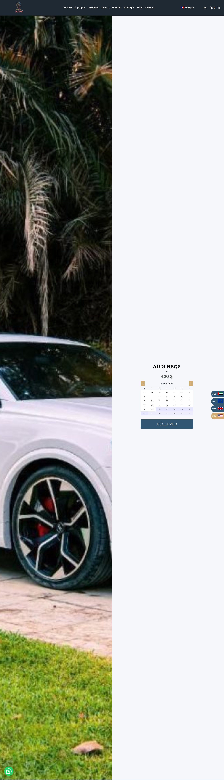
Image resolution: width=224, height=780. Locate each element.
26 (159, 409)
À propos (80, 7)
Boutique (129, 7)
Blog (140, 7)
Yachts (105, 7)
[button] (8, 771)
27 (167, 409)
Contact (149, 7)
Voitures (116, 7)
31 (144, 413)
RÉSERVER (167, 423)
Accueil (67, 7)
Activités (93, 7)
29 (182, 409)
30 (189, 409)
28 (174, 409)
